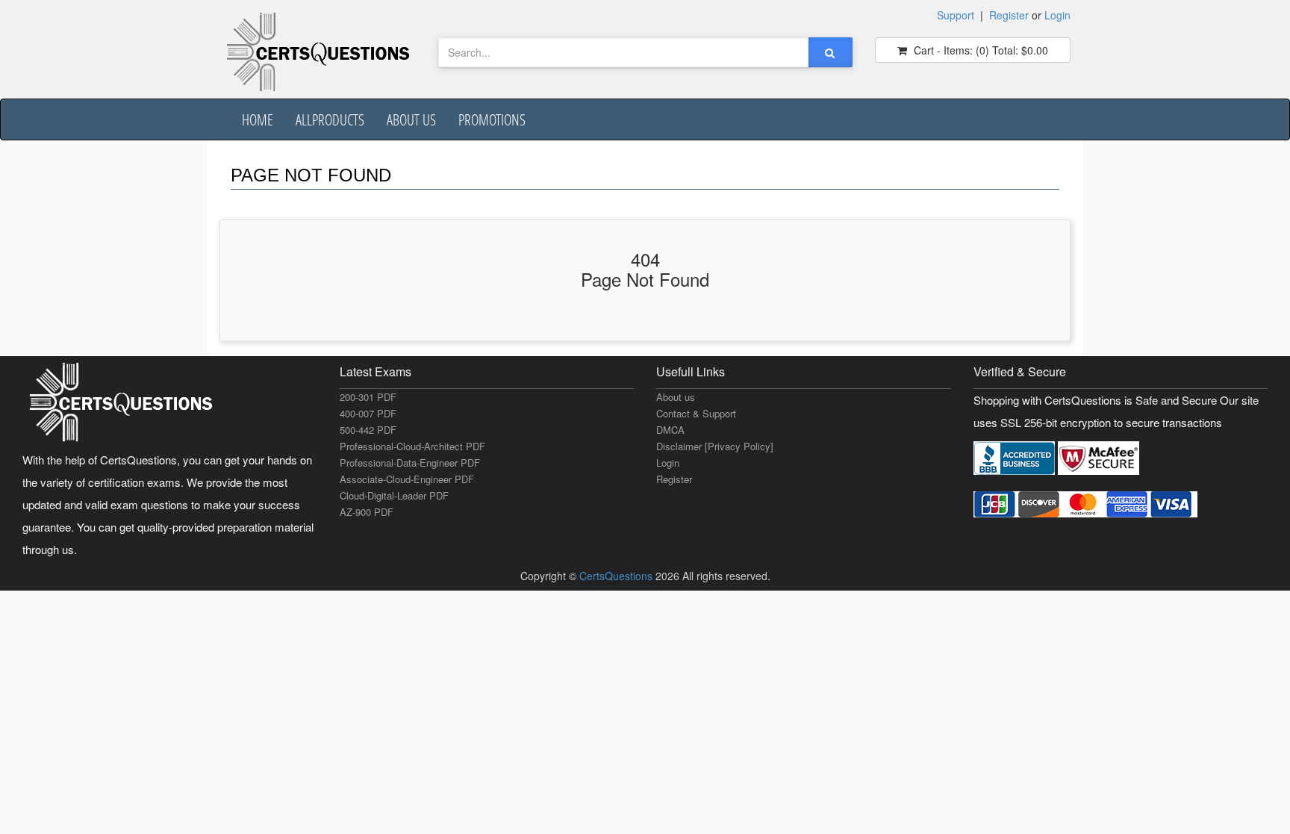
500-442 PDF (368, 430)
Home (257, 119)
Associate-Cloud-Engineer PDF (407, 479)
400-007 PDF (368, 413)
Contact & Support (696, 413)
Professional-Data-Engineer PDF (410, 462)
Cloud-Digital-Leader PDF (394, 495)
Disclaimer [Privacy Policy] (714, 446)
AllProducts (330, 119)
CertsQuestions (617, 575)
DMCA (670, 430)
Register (1009, 14)
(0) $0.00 (979, 50)
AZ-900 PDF (366, 512)
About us (411, 119)
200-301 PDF (368, 397)
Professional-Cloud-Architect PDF (412, 446)
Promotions (492, 119)
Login (1057, 14)
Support (955, 14)
